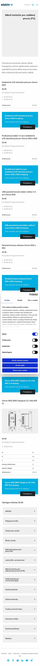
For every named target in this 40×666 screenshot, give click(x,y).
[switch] (35, 340)
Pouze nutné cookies (20, 370)
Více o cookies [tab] (33, 300)
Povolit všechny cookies (20, 360)
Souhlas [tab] (7, 300)
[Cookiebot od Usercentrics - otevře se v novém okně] (29, 294)
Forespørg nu (27, 127)
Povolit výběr (20, 365)
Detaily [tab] (19, 300)
